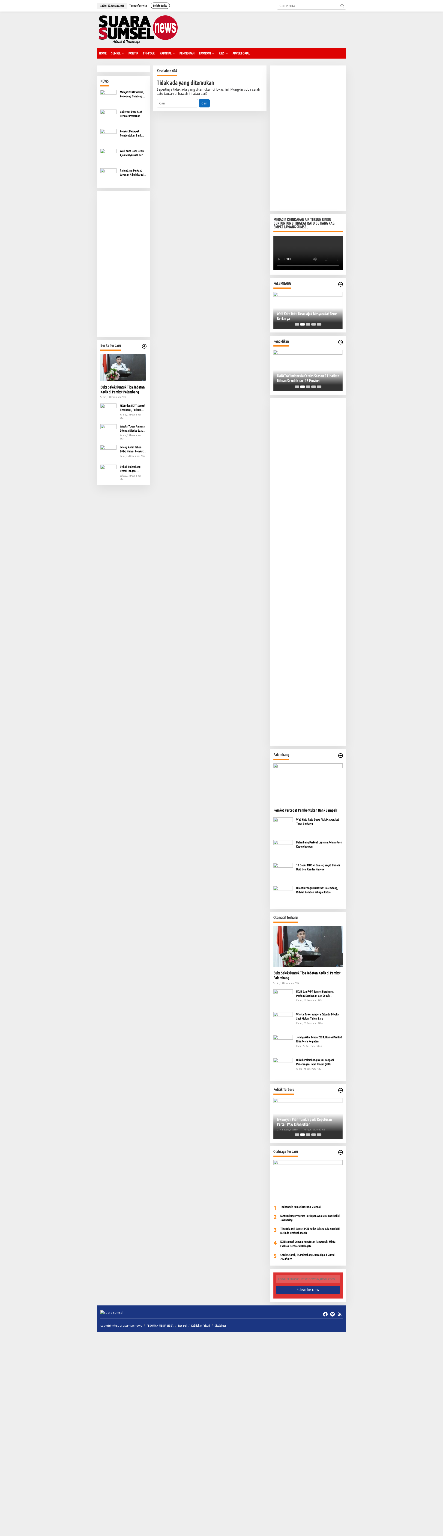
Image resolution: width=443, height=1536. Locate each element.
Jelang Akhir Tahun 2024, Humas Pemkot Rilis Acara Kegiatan (132, 449)
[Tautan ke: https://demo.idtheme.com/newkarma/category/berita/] (144, 346)
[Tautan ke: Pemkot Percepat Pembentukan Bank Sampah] (108, 137)
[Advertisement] (123, 264)
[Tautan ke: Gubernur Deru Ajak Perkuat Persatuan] (108, 117)
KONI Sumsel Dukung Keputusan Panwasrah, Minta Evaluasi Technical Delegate (307, 1243)
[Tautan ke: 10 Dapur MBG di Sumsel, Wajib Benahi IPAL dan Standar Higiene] (283, 872)
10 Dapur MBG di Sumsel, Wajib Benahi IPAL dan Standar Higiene (318, 867)
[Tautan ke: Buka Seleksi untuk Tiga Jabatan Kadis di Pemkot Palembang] (123, 367)
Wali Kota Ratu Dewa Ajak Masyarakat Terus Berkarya (132, 153)
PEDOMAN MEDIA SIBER (160, 1325)
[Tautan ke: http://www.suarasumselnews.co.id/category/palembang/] (340, 284)
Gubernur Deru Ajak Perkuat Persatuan (131, 113)
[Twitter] (332, 1314)
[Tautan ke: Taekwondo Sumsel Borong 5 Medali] (308, 1180)
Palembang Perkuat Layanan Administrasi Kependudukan (132, 173)
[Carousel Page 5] (319, 324)
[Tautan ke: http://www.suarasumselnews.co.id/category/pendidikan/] (340, 342)
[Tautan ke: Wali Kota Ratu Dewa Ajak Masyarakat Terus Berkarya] (108, 156)
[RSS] (340, 1314)
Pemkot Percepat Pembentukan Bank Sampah (130, 133)
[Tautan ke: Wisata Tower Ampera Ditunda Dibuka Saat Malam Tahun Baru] (108, 432)
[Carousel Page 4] (313, 324)
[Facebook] (325, 1314)
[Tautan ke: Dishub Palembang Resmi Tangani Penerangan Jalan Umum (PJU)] (108, 472)
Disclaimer (220, 1325)
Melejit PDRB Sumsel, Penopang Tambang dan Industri (132, 94)
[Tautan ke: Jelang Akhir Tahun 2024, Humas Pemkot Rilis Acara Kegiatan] (108, 452)
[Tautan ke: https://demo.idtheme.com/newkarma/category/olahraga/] (340, 1152)
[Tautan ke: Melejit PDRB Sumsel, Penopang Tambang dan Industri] (108, 97)
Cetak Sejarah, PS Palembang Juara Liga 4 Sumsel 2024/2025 (307, 1256)
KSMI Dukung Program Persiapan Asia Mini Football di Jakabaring (310, 1218)
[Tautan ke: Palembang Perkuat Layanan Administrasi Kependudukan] (108, 176)
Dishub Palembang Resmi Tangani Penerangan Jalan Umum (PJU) (130, 469)
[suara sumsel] (138, 29)
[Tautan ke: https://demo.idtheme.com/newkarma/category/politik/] (340, 1090)
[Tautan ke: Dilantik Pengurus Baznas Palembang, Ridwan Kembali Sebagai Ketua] (283, 895)
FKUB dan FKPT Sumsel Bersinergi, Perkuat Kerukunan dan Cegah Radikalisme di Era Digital (132, 408)
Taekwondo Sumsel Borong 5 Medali (300, 1206)
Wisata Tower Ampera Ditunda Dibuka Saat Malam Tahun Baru (132, 429)
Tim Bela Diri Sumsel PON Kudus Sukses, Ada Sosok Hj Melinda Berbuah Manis (310, 1230)
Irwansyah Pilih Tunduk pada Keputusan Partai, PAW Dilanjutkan (271, 1121)
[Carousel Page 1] (297, 324)
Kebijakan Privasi (200, 1325)
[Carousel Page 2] (302, 324)
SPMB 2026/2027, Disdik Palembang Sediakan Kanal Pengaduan (331, 378)
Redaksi (182, 1325)
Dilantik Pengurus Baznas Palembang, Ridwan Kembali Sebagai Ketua (317, 890)
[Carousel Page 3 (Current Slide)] (308, 324)
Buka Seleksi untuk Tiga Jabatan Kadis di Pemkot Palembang (122, 389)
